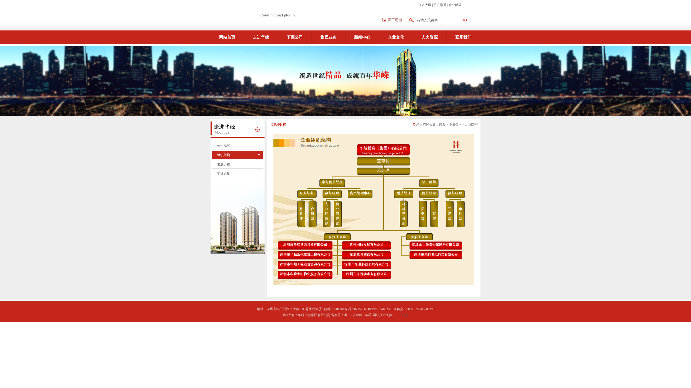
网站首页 (227, 37)
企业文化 (396, 37)
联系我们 (463, 37)
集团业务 (328, 37)
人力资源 (430, 37)
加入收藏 (424, 5)
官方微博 (439, 5)
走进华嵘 (261, 37)
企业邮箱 (455, 5)
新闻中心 (362, 37)
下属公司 (295, 37)
